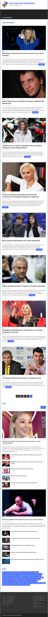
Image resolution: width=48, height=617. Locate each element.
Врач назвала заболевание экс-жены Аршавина (21, 241)
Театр (3, 517)
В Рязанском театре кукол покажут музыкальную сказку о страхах (27, 559)
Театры (30, 581)
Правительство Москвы (14, 579)
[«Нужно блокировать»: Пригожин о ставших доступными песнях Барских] (6, 466)
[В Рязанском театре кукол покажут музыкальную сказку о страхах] (6, 563)
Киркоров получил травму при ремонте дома (22, 468)
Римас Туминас (6, 581)
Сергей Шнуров (25, 581)
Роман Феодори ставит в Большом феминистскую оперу (25, 538)
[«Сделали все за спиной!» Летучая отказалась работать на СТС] (6, 459)
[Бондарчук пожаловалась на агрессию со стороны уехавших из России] (24, 314)
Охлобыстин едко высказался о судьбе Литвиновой (24, 482)
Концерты (39, 575)
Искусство (32, 573)
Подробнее (41, 64)
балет (33, 582)
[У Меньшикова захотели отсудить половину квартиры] (24, 269)
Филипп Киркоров (6, 582)
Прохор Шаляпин (24, 579)
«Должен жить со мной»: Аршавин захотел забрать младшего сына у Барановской (22, 147)
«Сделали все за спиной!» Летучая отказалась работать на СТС (26, 454)
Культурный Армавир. (22, 3)
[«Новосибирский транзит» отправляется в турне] (6, 549)
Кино (41, 573)
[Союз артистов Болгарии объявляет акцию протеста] (6, 535)
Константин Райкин (32, 575)
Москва (29, 577)
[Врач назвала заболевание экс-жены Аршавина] (24, 225)
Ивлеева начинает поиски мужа (18, 475)
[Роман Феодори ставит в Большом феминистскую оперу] (6, 542)
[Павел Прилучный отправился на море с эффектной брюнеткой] (24, 84)
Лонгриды (17, 577)
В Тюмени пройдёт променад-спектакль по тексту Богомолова (22, 519)
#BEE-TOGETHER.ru (7, 572)
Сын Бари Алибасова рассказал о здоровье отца (21, 378)
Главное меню (7, 17)
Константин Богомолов (21, 575)
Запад (18, 573)
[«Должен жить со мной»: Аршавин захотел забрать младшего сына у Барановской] (24, 130)
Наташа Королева (39, 577)
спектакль (13, 584)
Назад (18, 396)
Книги (15, 575)
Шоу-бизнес (28, 582)
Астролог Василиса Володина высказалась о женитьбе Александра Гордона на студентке (20, 196)
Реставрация (37, 579)
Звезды (3, 51)
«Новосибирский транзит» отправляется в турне (23, 545)
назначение (37, 582)
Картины (36, 573)
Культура (12, 577)
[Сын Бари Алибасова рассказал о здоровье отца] (24, 361)
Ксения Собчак (6, 577)
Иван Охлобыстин (24, 573)
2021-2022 (25, 572)
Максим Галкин (23, 577)
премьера (43, 582)
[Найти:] (24, 407)
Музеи (33, 577)
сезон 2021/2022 (6, 584)
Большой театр (13, 573)
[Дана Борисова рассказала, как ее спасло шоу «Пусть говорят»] (24, 38)
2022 (30, 572)
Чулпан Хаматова (20, 582)
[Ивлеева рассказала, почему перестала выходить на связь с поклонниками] (24, 438)
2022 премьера (35, 572)
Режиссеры (31, 579)
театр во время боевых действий (22, 584)
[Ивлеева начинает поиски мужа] (6, 480)
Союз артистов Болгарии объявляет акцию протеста (24, 531)
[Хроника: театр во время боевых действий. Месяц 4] (6, 556)
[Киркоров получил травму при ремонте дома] (6, 473)
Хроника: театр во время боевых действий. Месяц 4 (23, 552)
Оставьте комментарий (6, 57)
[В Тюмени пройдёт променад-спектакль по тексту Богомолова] (24, 516)
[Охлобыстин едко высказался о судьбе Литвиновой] (6, 487)
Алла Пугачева (6, 573)
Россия (11, 581)
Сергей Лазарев (17, 581)
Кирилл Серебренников (7, 575)
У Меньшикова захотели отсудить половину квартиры (23, 286)
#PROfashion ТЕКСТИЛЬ (17, 572)
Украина (35, 581)
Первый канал (5, 579)
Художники (13, 582)
